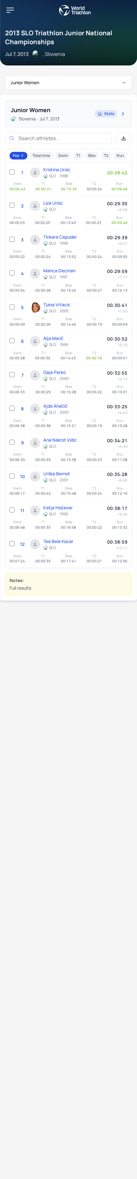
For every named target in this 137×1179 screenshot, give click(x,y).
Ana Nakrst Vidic (60, 440)
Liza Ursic (53, 203)
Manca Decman (59, 271)
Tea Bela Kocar (58, 541)
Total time (41, 155)
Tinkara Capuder (60, 237)
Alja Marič (53, 338)
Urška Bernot (56, 474)
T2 (106, 155)
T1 (78, 155)
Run (120, 155)
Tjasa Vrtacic (56, 305)
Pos (16, 155)
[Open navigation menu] (10, 10)
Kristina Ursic (56, 169)
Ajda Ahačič (55, 406)
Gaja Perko (54, 372)
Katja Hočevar (58, 508)
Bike (92, 155)
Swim (63, 155)
